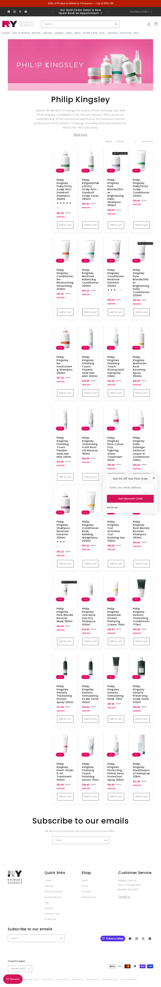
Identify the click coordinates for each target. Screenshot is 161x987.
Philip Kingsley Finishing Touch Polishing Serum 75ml (90, 771)
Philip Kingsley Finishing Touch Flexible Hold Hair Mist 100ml (64, 447)
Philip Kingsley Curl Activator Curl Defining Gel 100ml (116, 531)
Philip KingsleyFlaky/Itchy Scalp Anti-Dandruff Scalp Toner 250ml (90, 189)
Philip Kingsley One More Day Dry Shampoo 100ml (89, 616)
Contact (48, 880)
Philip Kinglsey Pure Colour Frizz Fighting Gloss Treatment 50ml (115, 449)
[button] (7, 33)
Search (84, 880)
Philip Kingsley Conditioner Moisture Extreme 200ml (115, 278)
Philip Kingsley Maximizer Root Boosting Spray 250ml (140, 367)
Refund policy (77, 979)
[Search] (116, 24)
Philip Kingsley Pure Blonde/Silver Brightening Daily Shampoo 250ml (115, 192)
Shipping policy (92, 979)
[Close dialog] (154, 478)
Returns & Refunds (54, 891)
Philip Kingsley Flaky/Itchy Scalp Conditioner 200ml (141, 187)
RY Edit (84, 886)
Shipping (49, 886)
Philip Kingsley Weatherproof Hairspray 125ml (141, 770)
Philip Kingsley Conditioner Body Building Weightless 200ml (90, 531)
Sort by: (109, 141)
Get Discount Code (130, 498)
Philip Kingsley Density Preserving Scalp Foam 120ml (141, 694)
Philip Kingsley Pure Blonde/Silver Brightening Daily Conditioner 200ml (141, 282)
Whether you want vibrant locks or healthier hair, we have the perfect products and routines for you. (81, 135)
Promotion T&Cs (52, 913)
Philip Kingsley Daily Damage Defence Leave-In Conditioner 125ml (141, 449)
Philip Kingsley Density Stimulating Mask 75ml (115, 693)
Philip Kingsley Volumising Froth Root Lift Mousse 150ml (90, 445)
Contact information (129, 979)
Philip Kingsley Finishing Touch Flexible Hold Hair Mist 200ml (89, 367)
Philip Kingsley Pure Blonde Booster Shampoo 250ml (141, 529)
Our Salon (86, 891)
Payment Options (53, 897)
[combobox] (80, 24)
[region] (80, 3)
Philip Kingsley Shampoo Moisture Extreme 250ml (63, 529)
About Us (49, 908)
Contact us (124, 896)
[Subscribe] (105, 840)
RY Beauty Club (88, 897)
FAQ (46, 902)
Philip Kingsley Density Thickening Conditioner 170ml (141, 616)
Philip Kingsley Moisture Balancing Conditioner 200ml (90, 278)
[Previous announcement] (52, 12)
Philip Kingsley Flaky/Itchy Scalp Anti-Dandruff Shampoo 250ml (64, 189)
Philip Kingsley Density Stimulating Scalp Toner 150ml (90, 694)
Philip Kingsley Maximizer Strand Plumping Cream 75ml (116, 616)
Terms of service (62, 979)
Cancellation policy (110, 979)
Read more (80, 135)
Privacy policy (47, 979)
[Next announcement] (108, 12)
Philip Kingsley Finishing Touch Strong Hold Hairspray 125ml (115, 367)
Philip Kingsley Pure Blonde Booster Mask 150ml (65, 615)
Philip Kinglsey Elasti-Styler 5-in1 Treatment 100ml (65, 771)
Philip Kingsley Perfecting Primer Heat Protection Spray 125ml (115, 771)
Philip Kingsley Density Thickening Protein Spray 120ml (65, 694)
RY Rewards (50, 919)
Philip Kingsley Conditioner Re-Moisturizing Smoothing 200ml (65, 279)
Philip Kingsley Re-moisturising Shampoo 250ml (65, 365)
